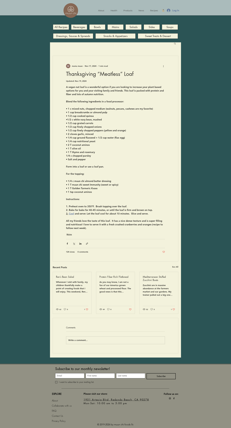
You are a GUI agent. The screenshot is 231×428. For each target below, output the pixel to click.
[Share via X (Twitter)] (74, 243)
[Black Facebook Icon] (174, 398)
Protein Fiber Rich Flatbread (113, 276)
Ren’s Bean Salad (65, 276)
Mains (69, 234)
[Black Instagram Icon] (170, 398)
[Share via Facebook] (67, 243)
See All (175, 267)
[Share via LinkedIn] (80, 243)
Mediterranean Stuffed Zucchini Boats (154, 278)
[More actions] (163, 66)
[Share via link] (87, 243)
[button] (163, 10)
